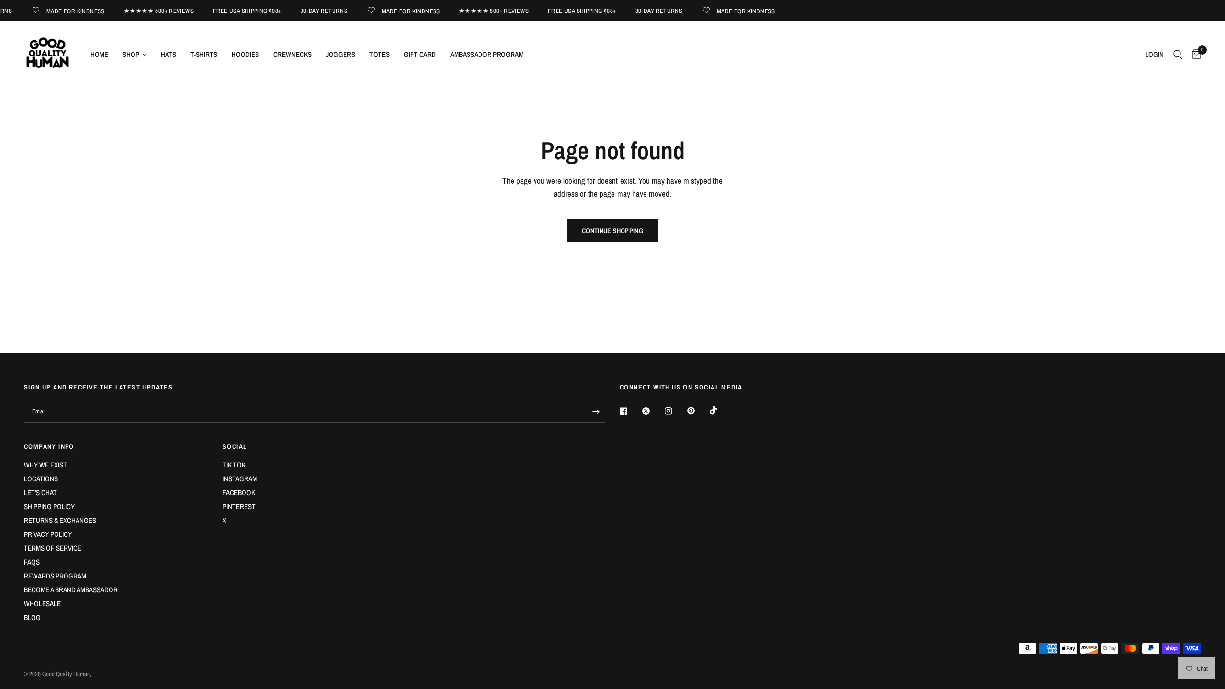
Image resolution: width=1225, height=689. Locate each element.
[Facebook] (630, 411)
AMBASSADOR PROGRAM (486, 54)
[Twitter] (652, 411)
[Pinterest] (697, 411)
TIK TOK (234, 465)
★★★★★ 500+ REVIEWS (152, 11)
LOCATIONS (41, 479)
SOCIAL (235, 446)
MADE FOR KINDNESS (68, 10)
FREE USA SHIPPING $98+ (240, 11)
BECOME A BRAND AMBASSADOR (71, 590)
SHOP (130, 54)
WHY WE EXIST (45, 465)
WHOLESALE (42, 604)
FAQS (32, 562)
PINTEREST (239, 506)
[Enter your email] (595, 411)
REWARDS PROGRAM (55, 576)
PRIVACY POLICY (48, 534)
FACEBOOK (239, 493)
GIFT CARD (420, 54)
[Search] (1178, 54)
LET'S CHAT (40, 493)
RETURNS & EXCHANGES (60, 520)
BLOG (32, 617)
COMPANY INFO (49, 446)
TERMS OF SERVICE (52, 548)
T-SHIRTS (203, 54)
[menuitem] (99, 54)
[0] (1194, 54)
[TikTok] (720, 410)
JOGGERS (340, 54)
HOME (99, 54)
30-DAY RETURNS (316, 11)
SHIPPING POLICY (49, 506)
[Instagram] (675, 411)
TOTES (379, 54)
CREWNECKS (292, 54)
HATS (168, 54)
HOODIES (245, 54)
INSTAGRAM (240, 479)
